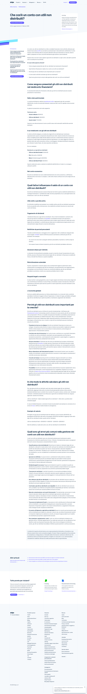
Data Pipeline (30, 630)
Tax (28, 655)
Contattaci (72, 2)
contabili (36, 234)
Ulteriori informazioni (67, 29)
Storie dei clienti (65, 616)
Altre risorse (13, 6)
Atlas (28, 616)
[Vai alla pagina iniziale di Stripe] (11, 613)
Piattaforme (47, 634)
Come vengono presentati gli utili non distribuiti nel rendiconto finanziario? (17, 52)
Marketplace (47, 630)
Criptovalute (30, 629)
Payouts (29, 648)
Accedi (65, 2)
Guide (63, 614)
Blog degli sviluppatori (49, 681)
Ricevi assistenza (65, 651)
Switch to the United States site (61, 690)
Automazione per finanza (50, 625)
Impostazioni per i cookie (67, 632)
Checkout (29, 623)
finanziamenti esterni (33, 313)
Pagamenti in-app (48, 629)
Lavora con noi (65, 641)
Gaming (46, 641)
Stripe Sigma (30, 654)
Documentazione (48, 669)
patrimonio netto (49, 101)
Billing (28, 620)
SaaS (46, 636)
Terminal (29, 657)
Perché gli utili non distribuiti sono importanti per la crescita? (17, 62)
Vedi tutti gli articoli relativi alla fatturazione (17, 561)
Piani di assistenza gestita (67, 653)
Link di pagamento (31, 645)
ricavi (33, 405)
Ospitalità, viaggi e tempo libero (52, 643)
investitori (40, 343)
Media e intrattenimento (50, 647)
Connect (29, 627)
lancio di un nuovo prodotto (42, 371)
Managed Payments (31, 643)
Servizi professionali (49, 650)
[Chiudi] (84, 687)
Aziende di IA (47, 638)
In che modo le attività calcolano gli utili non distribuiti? (15, 66)
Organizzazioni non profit (50, 648)
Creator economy (48, 639)
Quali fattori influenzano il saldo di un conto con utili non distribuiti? (17, 57)
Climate (29, 625)
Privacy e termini (65, 623)
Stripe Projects (48, 679)
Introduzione (13, 48)
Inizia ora (13, 594)
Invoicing (29, 638)
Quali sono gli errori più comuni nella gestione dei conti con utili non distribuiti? (17, 71)
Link (28, 641)
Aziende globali (48, 627)
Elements (29, 632)
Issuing (28, 639)
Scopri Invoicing (48, 591)
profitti (39, 50)
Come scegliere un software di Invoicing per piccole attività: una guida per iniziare (48, 561)
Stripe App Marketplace (50, 660)
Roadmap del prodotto (67, 639)
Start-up (46, 616)
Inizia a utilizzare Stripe (16, 22)
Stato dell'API (47, 674)
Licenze (63, 628)
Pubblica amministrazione (50, 652)
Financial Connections (32, 634)
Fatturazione (22, 6)
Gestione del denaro (49, 632)
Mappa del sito (65, 630)
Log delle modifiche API (50, 676)
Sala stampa (64, 642)
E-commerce (47, 622)
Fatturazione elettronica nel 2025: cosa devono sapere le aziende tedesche (46, 557)
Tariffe (44, 2)
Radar (28, 650)
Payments (29, 647)
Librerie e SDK (48, 678)
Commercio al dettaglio (50, 654)
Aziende (46, 614)
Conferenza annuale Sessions (68, 622)
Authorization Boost (31, 618)
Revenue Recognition (32, 652)
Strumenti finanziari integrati (51, 623)
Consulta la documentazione (68, 591)
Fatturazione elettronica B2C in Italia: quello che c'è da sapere (43, 559)
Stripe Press (64, 644)
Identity (29, 636)
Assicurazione (48, 645)
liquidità (47, 218)
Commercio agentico (49, 618)
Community (64, 620)
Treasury (29, 659)
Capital (28, 622)
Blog (63, 618)
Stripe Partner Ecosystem (50, 662)
